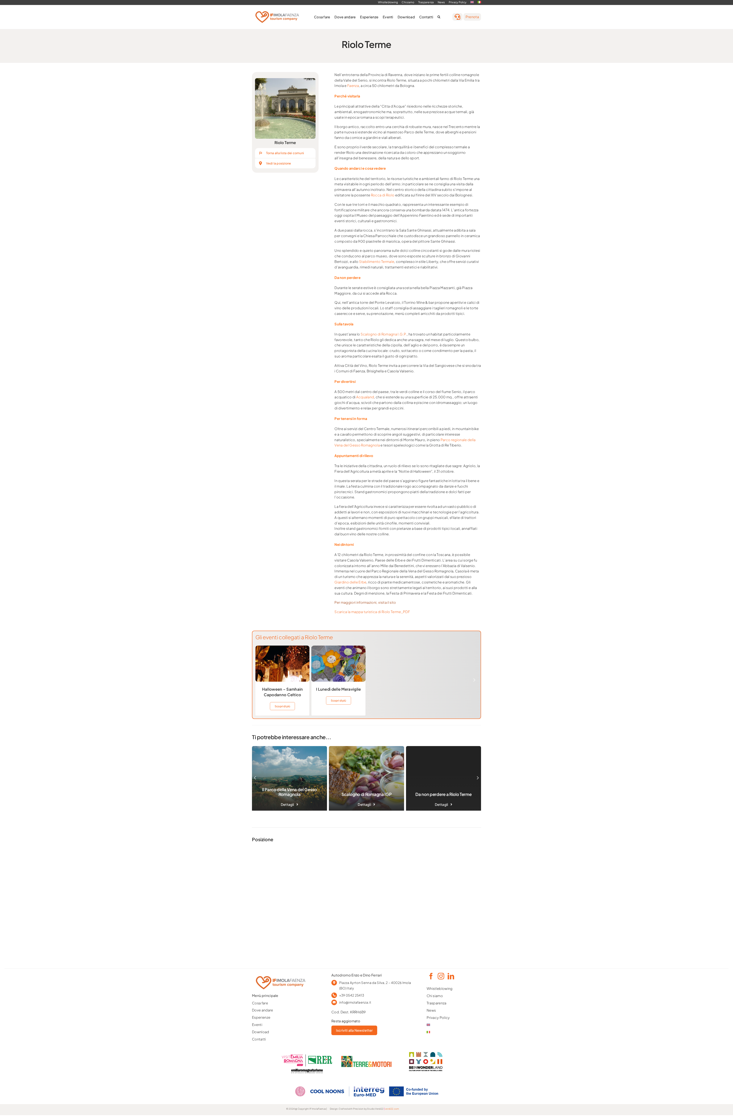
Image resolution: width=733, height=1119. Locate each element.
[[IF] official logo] (277, 9)
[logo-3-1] (366, 1057)
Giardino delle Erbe (350, 582)
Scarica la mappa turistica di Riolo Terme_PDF (372, 611)
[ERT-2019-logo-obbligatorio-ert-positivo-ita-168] (307, 1068)
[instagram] (441, 976)
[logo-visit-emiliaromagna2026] (307, 1056)
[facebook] (431, 976)
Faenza (353, 85)
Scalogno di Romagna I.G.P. (384, 334)
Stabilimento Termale (376, 261)
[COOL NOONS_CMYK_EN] (366, 1082)
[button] (439, 17)
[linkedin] (450, 976)
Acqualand (365, 397)
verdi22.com (392, 1108)
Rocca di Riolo (383, 195)
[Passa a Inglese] (446, 1025)
